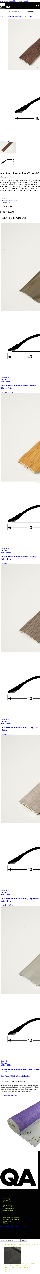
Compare (7, 1271)
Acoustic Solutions (9, 1208)
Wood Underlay (8, 1207)
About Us (6, 1198)
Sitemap (5, 1223)
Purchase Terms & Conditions (12, 1219)
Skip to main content (20, 1)
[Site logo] (5, 9)
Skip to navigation (6, 1)
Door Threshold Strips (8, 1076)
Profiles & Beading (11, 16)
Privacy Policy (8, 1221)
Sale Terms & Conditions (11, 1218)
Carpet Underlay (8, 1205)
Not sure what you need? (11, 1202)
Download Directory (9, 1210)
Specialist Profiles (25, 16)
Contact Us (6, 1200)
